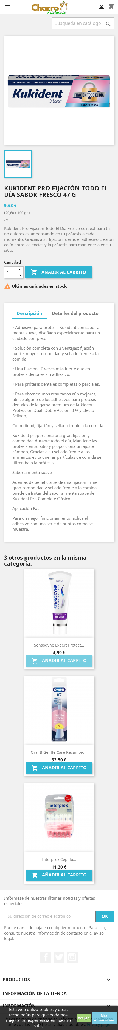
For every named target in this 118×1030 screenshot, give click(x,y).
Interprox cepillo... (59, 859)
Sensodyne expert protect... (59, 645)
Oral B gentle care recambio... (59, 752)
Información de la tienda (35, 993)
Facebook (45, 957)
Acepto (83, 1018)
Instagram (72, 957)
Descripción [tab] (29, 313)
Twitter (59, 957)
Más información (104, 1017)
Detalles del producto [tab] (75, 313)
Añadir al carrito (58, 272)
